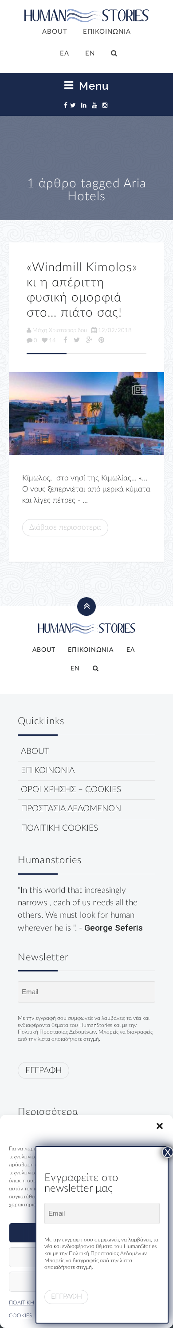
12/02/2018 (115, 330)
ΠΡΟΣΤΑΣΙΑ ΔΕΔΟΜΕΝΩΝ (71, 809)
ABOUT (54, 31)
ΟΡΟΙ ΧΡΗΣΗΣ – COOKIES (71, 789)
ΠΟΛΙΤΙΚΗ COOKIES (59, 828)
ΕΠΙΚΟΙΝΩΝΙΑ (107, 31)
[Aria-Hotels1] (86, 413)
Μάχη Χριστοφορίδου (59, 330)
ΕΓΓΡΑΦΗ (43, 1070)
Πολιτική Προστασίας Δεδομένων (57, 1032)
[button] (159, 1126)
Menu (92, 85)
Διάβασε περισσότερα (65, 527)
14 (52, 340)
